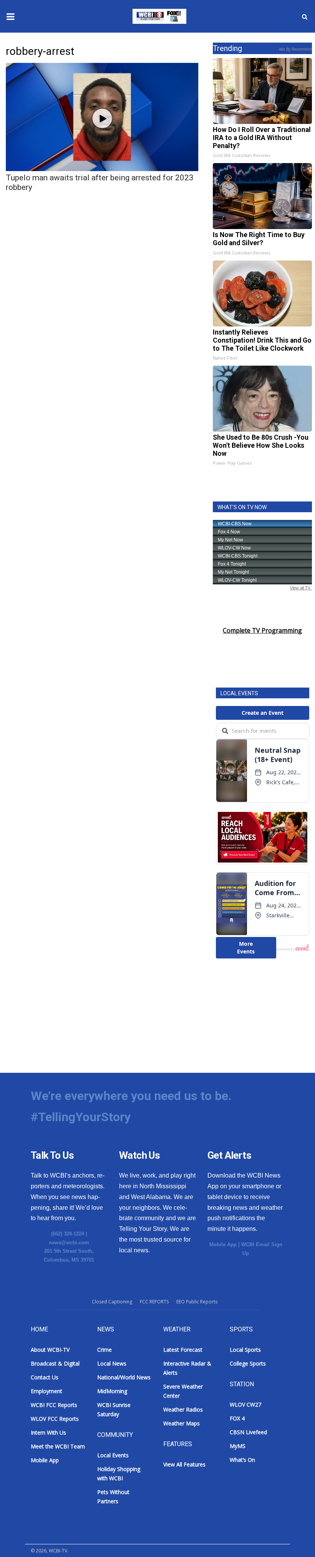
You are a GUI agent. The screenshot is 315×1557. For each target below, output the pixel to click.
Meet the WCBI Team (58, 1446)
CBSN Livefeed (248, 1432)
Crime (104, 1349)
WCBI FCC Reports (54, 1405)
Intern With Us (48, 1432)
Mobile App (223, 1244)
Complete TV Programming (262, 630)
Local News (111, 1363)
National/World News (124, 1377)
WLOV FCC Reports (55, 1418)
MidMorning (112, 1391)
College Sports (248, 1363)
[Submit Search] (304, 16)
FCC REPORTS (154, 1301)
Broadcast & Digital (55, 1363)
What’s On (242, 1459)
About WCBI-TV (50, 1349)
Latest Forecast (182, 1349)
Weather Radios (183, 1409)
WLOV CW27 (245, 1404)
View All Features (184, 1464)
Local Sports (245, 1349)
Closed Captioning (112, 1301)
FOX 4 (237, 1418)
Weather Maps (181, 1423)
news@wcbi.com (69, 1242)
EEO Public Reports (196, 1301)
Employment (46, 1391)
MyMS (237, 1446)
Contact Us (44, 1377)
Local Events (113, 1455)
